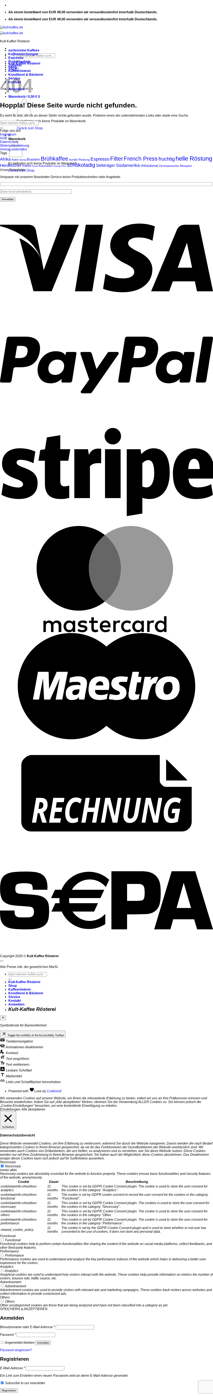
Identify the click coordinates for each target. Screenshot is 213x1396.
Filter (116, 158)
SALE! (13, 69)
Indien (26, 165)
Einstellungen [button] (10, 1109)
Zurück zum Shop (30, 128)
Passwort (8, 1334)
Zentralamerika (169, 165)
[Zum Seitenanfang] (1, 961)
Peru (63, 166)
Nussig (57, 166)
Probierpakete (19, 61)
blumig (23, 160)
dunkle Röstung (79, 159)
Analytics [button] (7, 1266)
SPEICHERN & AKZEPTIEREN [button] (23, 1309)
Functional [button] (8, 1236)
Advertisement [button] (10, 1282)
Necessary (13, 1166)
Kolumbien (46, 165)
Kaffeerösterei (19, 71)
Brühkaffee (54, 158)
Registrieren (9, 1390)
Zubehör (15, 65)
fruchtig (167, 159)
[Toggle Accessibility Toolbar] (3, 1017)
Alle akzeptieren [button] (33, 1109)
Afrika (5, 159)
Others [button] (5, 1297)
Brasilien (33, 159)
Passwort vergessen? (16, 1350)
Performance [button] (9, 1251)
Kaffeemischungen (23, 54)
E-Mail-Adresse (12, 1368)
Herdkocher (10, 165)
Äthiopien (186, 165)
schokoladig (81, 165)
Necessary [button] (8, 1162)
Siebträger (105, 165)
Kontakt (14, 1000)
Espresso (16, 58)
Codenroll (54, 1091)
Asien (15, 159)
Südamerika (128, 165)
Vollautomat (149, 165)
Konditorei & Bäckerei (25, 993)
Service (14, 997)
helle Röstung (194, 158)
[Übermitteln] (1, 128)
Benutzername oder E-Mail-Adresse (27, 1327)
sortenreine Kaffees (23, 50)
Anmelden (43, 1342)
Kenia (35, 166)
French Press (141, 158)
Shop (12, 985)
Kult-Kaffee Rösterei (24, 982)
